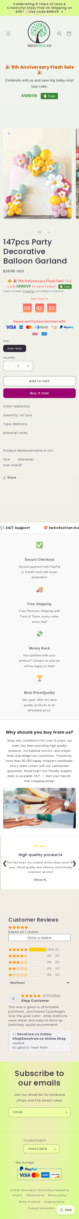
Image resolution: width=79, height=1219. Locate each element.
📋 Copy (49, 96)
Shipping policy (54, 1201)
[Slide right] (49, 232)
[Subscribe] (65, 1112)
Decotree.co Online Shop (37, 1190)
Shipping (28, 291)
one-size (14, 348)
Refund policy (35, 1195)
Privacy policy (57, 1195)
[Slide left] (30, 232)
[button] (8, 33)
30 (20, 465)
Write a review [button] (39, 937)
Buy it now (39, 393)
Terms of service (29, 1201)
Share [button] (11, 477)
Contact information (41, 1208)
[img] (31, 996)
